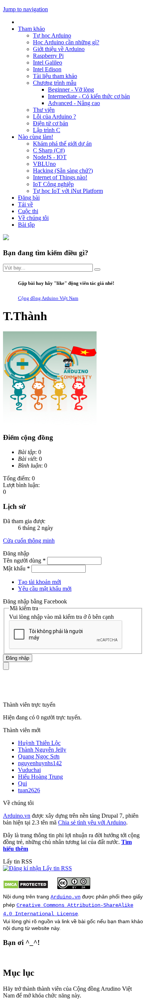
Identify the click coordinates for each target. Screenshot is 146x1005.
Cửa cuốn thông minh (29, 540)
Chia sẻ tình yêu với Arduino (92, 822)
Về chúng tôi (33, 218)
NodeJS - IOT (50, 157)
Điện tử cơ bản (50, 123)
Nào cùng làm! (35, 137)
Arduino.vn (16, 815)
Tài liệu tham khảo (55, 76)
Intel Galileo (47, 62)
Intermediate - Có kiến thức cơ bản (89, 96)
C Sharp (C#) (49, 150)
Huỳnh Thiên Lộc (39, 743)
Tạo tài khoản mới (39, 582)
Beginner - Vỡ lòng (71, 89)
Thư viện (44, 110)
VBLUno (44, 164)
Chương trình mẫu (54, 83)
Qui (22, 783)
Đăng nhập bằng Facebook (36, 601)
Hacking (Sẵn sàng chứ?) (63, 170)
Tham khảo (31, 29)
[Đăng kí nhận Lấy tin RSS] (37, 868)
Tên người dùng (24, 560)
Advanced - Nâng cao (74, 103)
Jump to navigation (25, 9)
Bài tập (26, 224)
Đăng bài (29, 197)
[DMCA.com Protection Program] (25, 887)
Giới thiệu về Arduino (59, 49)
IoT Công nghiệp (53, 184)
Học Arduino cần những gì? (66, 42)
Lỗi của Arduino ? (54, 116)
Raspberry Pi (48, 56)
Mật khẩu (16, 568)
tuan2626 (29, 790)
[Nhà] (6, 238)
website (40, 928)
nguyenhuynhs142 (40, 763)
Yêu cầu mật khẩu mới (45, 588)
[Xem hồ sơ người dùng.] (50, 423)
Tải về (25, 204)
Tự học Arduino (52, 35)
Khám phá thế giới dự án (62, 143)
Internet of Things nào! (60, 177)
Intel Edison (47, 69)
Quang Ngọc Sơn (39, 756)
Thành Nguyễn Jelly (42, 749)
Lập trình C (46, 130)
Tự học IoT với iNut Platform (68, 191)
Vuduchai (29, 770)
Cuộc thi (28, 211)
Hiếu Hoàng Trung (40, 776)
